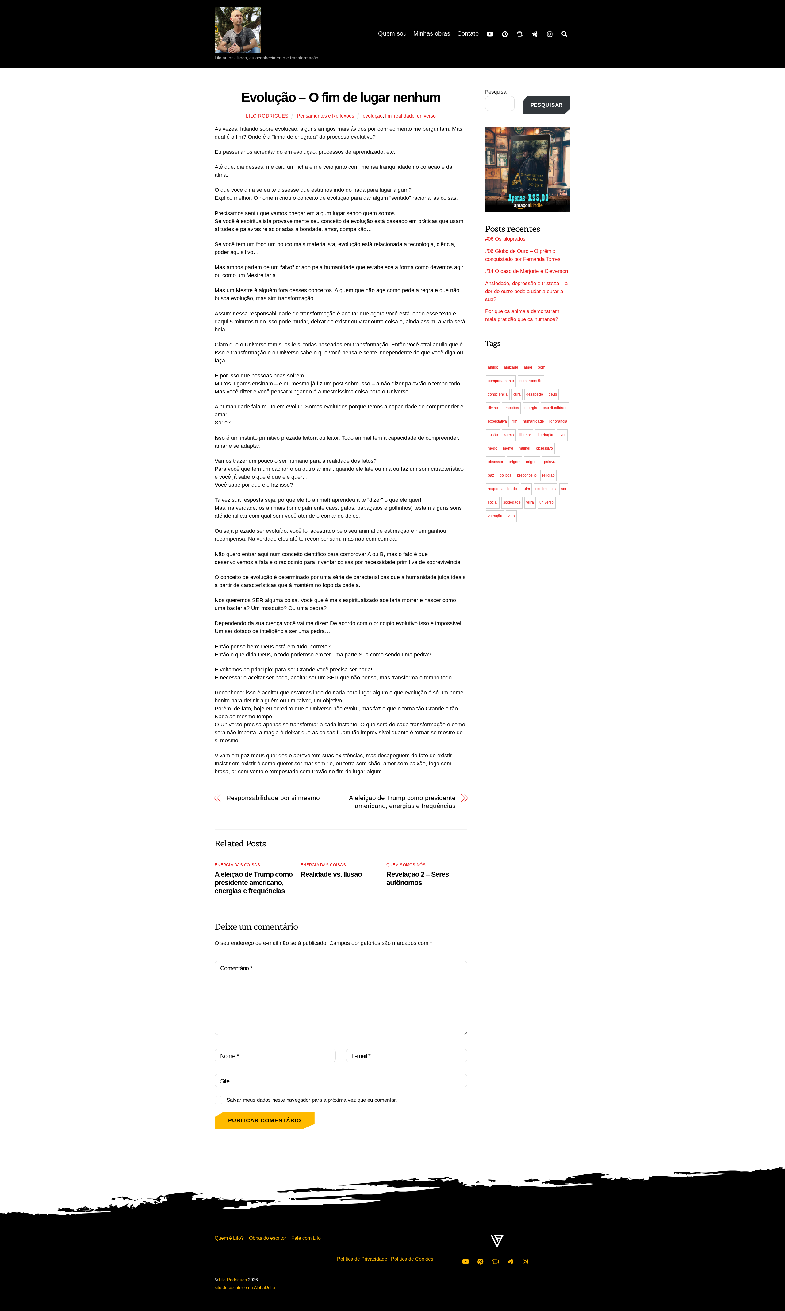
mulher (524, 448)
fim (388, 115)
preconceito (527, 475)
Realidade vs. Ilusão (331, 874)
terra (530, 502)
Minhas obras (431, 33)
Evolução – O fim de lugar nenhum (341, 97)
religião (548, 475)
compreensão (530, 381)
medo (492, 448)
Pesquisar (496, 92)
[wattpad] (535, 33)
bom (541, 367)
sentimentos (545, 489)
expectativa (497, 421)
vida (511, 516)
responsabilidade (502, 489)
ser (563, 489)
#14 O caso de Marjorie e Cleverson (526, 271)
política (505, 475)
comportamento (501, 381)
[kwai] (520, 33)
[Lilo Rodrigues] (238, 47)
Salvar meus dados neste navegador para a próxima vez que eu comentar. (312, 1100)
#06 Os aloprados (505, 239)
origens (532, 462)
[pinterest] (505, 33)
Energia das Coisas (237, 865)
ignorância (558, 421)
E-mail (360, 1056)
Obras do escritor (267, 1238)
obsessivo (544, 448)
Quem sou (392, 33)
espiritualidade (555, 408)
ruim (526, 489)
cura (517, 394)
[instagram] (550, 33)
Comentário (236, 968)
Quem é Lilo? (229, 1238)
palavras (551, 462)
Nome (229, 1056)
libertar (525, 435)
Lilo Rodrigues (267, 116)
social (493, 502)
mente (508, 448)
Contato (468, 33)
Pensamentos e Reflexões (325, 115)
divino (493, 408)
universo (426, 115)
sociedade (512, 502)
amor (528, 367)
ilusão (493, 435)
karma (509, 435)
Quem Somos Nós (406, 865)
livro (562, 435)
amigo (493, 367)
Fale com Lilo (306, 1238)
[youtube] (490, 33)
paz (491, 475)
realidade (404, 115)
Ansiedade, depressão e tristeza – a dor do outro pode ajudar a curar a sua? (526, 291)
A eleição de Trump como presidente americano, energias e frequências (402, 801)
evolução (373, 115)
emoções (511, 408)
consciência (498, 394)
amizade (511, 367)
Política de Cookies (412, 1259)
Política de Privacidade (362, 1259)
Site (224, 1081)
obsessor (495, 462)
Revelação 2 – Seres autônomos (417, 878)
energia (530, 408)
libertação (545, 435)
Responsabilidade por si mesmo (273, 797)
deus (553, 394)
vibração (495, 516)
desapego (534, 394)
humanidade (533, 421)
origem (514, 462)
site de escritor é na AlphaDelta (245, 1287)
